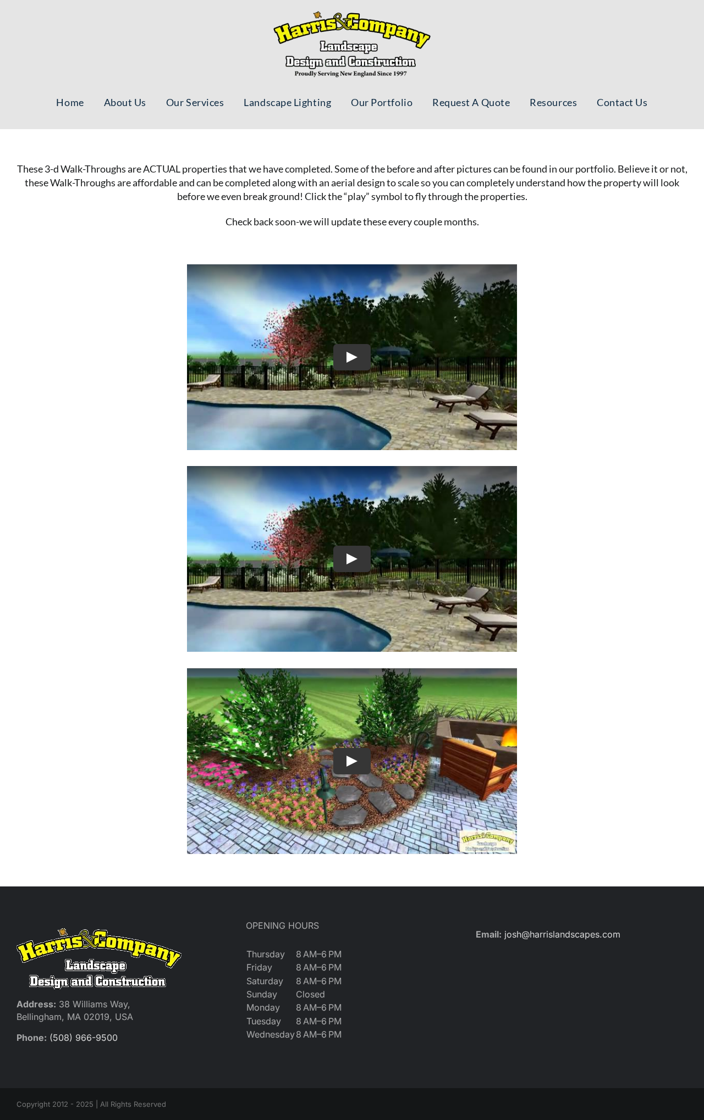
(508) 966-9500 (84, 1037)
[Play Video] (352, 357)
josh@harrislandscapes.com (562, 934)
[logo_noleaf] (352, 10)
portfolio (594, 169)
